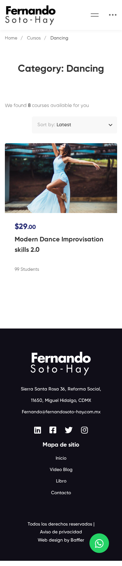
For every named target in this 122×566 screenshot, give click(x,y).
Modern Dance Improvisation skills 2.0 (59, 245)
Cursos (34, 38)
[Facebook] (53, 430)
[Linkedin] (37, 430)
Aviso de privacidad (61, 532)
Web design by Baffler (61, 540)
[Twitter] (69, 430)
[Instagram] (84, 430)
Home (11, 38)
